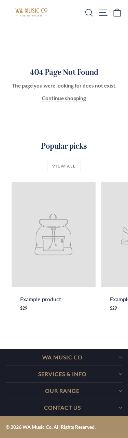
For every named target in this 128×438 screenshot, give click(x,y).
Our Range (62, 390)
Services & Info (62, 374)
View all (64, 166)
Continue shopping (64, 98)
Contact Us (62, 407)
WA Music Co (62, 357)
